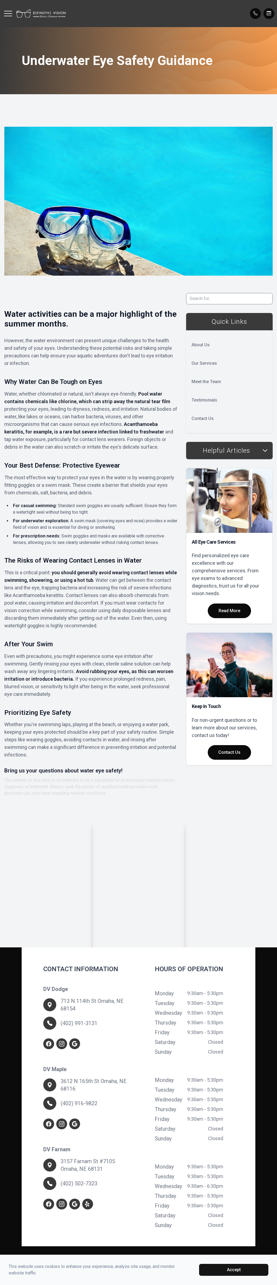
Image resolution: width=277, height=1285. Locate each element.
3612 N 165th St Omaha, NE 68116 (94, 1085)
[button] (8, 13)
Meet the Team (206, 381)
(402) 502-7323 (79, 1183)
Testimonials (204, 400)
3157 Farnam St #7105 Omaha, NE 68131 (88, 1165)
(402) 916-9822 (79, 1103)
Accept (234, 1269)
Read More (229, 610)
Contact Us (203, 418)
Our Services (204, 363)
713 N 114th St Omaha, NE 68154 (92, 1005)
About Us (201, 344)
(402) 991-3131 (79, 1023)
